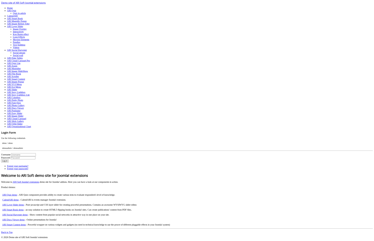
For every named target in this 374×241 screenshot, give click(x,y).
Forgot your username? (17, 166)
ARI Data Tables (15, 58)
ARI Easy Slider (14, 113)
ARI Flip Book (14, 74)
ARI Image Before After (18, 24)
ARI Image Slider (15, 116)
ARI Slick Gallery (15, 121)
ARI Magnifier (14, 68)
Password (6, 157)
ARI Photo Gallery (16, 105)
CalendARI (12, 16)
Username (6, 154)
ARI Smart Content (16, 79)
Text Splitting (19, 45)
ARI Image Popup (15, 81)
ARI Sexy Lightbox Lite (18, 95)
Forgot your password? (17, 168)
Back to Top (7, 232)
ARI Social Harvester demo (15, 214)
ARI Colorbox (13, 97)
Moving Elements (21, 39)
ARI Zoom (12, 66)
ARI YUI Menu (14, 84)
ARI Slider (12, 89)
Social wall (18, 55)
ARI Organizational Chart (19, 126)
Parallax (16, 42)
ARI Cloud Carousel (16, 118)
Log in (4, 161)
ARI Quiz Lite (13, 63)
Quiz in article (19, 13)
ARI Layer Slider (15, 26)
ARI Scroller (13, 76)
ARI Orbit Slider (14, 124)
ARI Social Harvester (17, 50)
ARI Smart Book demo (13, 210)
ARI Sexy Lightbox (16, 92)
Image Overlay (20, 29)
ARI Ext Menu (14, 87)
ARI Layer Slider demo (13, 205)
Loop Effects (19, 37)
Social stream (19, 53)
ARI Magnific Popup (17, 21)
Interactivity (18, 31)
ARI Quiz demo (9, 195)
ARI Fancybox (14, 103)
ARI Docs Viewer (15, 108)
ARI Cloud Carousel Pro (18, 60)
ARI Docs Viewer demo (13, 219)
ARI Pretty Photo (15, 100)
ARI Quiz (11, 10)
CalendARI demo (10, 200)
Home (10, 8)
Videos (16, 47)
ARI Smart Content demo (14, 224)
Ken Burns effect (21, 34)
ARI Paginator (13, 110)
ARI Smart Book (15, 18)
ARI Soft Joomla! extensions (26, 182)
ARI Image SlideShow (17, 71)
